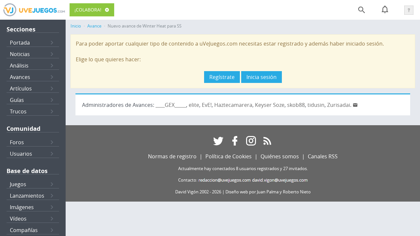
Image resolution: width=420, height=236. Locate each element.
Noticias (20, 54)
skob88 (296, 104)
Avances (20, 77)
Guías (17, 100)
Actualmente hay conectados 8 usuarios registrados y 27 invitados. (243, 168)
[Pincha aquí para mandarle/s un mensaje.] (355, 104)
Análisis (19, 65)
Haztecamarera (233, 104)
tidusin (316, 104)
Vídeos (18, 218)
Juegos (18, 184)
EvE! (207, 104)
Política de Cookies (228, 156)
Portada (20, 42)
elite (194, 104)
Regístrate (222, 77)
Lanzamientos (27, 195)
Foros (17, 142)
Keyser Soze (269, 104)
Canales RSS (323, 156)
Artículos (21, 88)
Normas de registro (172, 156)
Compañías (24, 230)
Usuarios (21, 153)
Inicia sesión (261, 77)
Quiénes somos (280, 156)
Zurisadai (338, 104)
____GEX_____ (171, 104)
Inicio (76, 26)
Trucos (18, 111)
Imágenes (22, 207)
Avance (94, 26)
